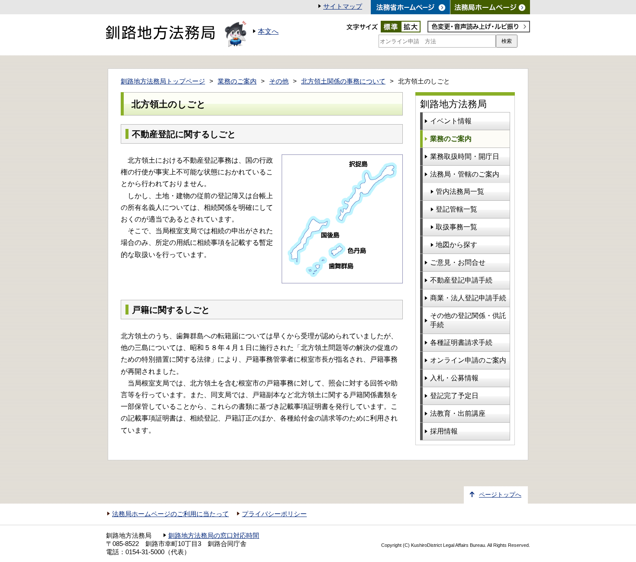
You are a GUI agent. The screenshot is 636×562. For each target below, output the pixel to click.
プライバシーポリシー (274, 514)
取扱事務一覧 (456, 227)
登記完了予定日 (454, 395)
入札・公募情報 (454, 378)
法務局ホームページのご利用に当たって (170, 514)
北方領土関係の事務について (343, 81)
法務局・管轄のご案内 (464, 174)
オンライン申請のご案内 (468, 360)
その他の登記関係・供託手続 (468, 320)
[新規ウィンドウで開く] (490, 7)
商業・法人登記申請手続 (468, 298)
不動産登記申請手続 (461, 280)
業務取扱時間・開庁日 (464, 156)
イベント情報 (451, 121)
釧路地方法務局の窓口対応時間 (213, 535)
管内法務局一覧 (460, 191)
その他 (279, 81)
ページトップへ (500, 494)
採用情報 (444, 431)
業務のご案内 (237, 81)
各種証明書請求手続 (461, 342)
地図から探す (456, 244)
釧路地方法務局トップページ (163, 81)
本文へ (268, 31)
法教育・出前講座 (457, 413)
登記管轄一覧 (456, 209)
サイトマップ (342, 6)
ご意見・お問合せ (457, 262)
